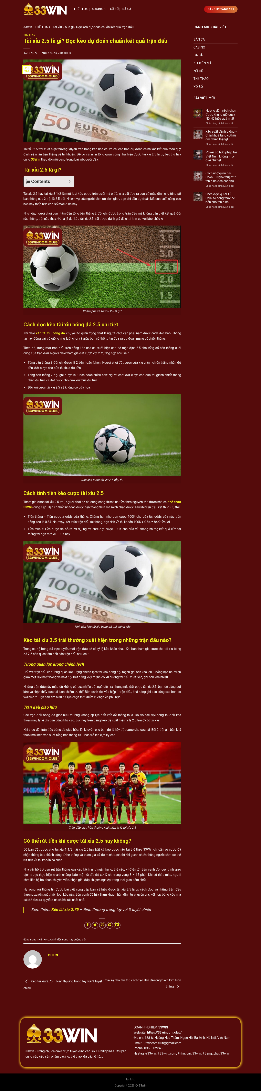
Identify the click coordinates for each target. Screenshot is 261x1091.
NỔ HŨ (198, 71)
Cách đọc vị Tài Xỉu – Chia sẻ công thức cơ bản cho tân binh (220, 198)
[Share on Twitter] (95, 925)
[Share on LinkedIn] (117, 925)
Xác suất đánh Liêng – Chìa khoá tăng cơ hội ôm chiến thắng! (221, 135)
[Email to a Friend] (102, 925)
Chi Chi (68, 53)
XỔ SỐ (114, 9)
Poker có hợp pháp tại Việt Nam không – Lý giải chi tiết (221, 156)
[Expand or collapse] (69, 181)
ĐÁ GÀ (126, 9)
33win (27, 27)
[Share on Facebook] (87, 925)
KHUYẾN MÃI (203, 63)
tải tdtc (130, 1079)
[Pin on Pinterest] (109, 925)
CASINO (97, 9)
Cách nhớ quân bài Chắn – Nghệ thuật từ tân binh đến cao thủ (221, 177)
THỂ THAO (80, 9)
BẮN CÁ (199, 39)
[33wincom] (45, 9)
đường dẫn (80, 939)
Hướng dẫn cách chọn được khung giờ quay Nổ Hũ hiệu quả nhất (221, 114)
